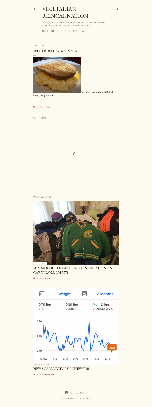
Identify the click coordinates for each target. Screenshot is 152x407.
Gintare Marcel (84, 398)
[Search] (117, 8)
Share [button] (35, 107)
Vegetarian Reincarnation (65, 12)
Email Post (45, 107)
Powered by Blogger (78, 393)
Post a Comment (47, 374)
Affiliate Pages (78, 31)
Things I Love (59, 31)
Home (45, 31)
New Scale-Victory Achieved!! (61, 368)
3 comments (45, 278)
